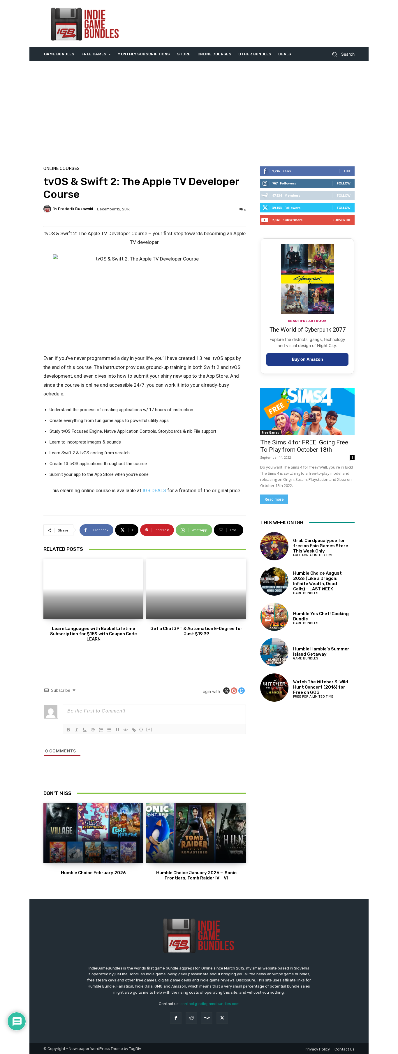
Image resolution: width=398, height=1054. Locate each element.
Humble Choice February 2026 (93, 872)
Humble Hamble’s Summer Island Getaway (321, 651)
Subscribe (341, 220)
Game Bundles (305, 593)
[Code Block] (125, 729)
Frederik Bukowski (75, 209)
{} (141, 729)
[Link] (134, 729)
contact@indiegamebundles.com (209, 1004)
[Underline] (85, 729)
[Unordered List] (109, 729)
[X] (222, 1018)
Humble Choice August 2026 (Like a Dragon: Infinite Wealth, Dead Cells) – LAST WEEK (317, 581)
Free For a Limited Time (313, 555)
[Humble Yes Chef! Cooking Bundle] (274, 617)
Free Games (270, 432)
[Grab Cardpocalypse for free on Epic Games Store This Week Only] (274, 546)
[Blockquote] (117, 729)
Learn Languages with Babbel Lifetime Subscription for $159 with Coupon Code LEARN (93, 634)
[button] (341, 54)
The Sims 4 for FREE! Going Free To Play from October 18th (304, 446)
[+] (149, 729)
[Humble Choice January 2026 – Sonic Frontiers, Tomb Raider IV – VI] (196, 833)
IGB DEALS (154, 490)
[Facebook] (176, 1018)
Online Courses (61, 168)
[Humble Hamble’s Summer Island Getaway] (274, 652)
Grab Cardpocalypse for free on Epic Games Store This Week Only (320, 546)
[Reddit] (191, 1018)
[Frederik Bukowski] (48, 209)
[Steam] (206, 1018)
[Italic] (77, 729)
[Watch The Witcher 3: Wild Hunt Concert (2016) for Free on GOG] (274, 687)
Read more (274, 499)
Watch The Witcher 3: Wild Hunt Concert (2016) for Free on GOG (320, 687)
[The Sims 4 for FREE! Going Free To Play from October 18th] (307, 411)
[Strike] (93, 729)
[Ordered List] (101, 729)
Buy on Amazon (307, 359)
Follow (344, 183)
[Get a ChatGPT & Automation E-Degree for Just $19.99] (196, 589)
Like (347, 171)
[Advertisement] (248, 23)
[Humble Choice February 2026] (93, 833)
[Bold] (68, 729)
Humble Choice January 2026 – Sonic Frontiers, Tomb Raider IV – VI (196, 875)
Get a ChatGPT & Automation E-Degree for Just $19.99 (196, 631)
